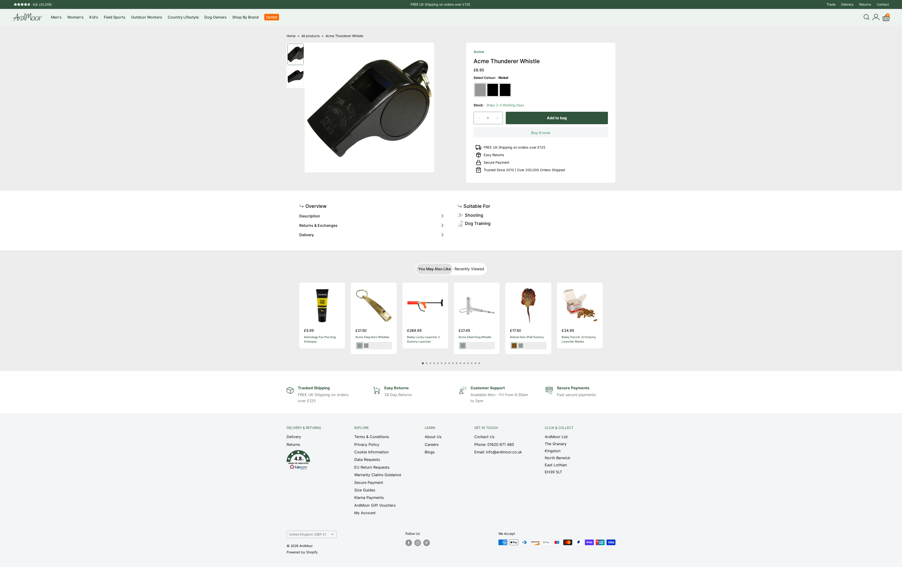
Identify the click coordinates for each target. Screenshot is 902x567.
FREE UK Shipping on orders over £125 (514, 147)
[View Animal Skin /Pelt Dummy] (528, 305)
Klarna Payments (369, 497)
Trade (831, 4)
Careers (432, 444)
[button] (312, 461)
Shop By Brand (245, 17)
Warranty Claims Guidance (377, 474)
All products (310, 36)
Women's (75, 17)
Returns (865, 4)
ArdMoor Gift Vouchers (375, 505)
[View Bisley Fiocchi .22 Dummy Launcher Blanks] (580, 305)
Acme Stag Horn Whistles (372, 337)
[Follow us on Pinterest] (426, 543)
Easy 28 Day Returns (440, 4)
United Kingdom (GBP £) (307, 534)
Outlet (271, 17)
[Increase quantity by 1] (497, 118)
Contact (883, 4)
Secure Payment (496, 162)
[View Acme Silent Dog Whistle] (477, 305)
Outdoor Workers (146, 17)
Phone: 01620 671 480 (494, 444)
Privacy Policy (366, 444)
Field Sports (114, 17)
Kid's (93, 17)
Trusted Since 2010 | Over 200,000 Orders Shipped (524, 170)
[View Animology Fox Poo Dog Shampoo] (322, 305)
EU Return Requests (371, 467)
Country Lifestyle (183, 17)
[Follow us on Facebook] (408, 543)
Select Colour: (491, 78)
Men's (56, 17)
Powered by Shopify (302, 552)
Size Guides (364, 490)
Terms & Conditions (371, 436)
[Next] (603, 320)
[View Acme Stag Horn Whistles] (373, 305)
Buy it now (540, 132)
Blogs (430, 452)
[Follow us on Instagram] (417, 543)
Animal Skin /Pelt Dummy (527, 337)
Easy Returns (494, 155)
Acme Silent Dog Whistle (475, 337)
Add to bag (557, 118)
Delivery (847, 4)
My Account (365, 512)
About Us (433, 436)
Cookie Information (371, 452)
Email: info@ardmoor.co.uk (498, 452)
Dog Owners (215, 17)
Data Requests (367, 459)
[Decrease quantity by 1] (479, 118)
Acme (479, 51)
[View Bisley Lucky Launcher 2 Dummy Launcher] (425, 305)
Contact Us (484, 436)
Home (291, 36)
